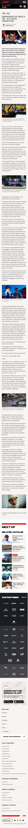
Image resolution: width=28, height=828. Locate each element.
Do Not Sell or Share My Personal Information (14, 773)
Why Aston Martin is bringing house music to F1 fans (18, 567)
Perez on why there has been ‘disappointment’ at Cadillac (17, 538)
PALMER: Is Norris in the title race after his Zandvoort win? (18, 558)
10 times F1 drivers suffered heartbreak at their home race (18, 547)
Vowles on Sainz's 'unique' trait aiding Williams (17, 575)
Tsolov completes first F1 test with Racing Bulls (18, 584)
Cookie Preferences (7, 784)
